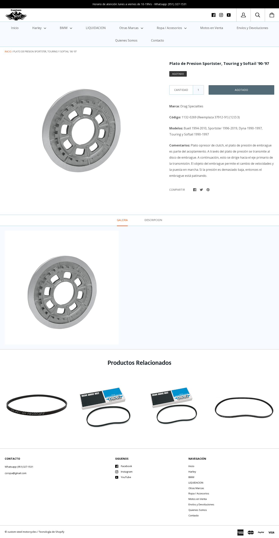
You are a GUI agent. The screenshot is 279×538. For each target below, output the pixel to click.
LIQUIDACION (96, 28)
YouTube (126, 477)
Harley (37, 28)
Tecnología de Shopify (51, 531)
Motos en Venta (211, 28)
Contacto (157, 40)
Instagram (126, 471)
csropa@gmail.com (15, 473)
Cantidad (181, 90)
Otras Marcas (129, 28)
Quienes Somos (126, 40)
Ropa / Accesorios (170, 28)
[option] (81, 125)
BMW (64, 28)
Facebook (126, 466)
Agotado (241, 90)
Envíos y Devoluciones (252, 28)
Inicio (15, 28)
